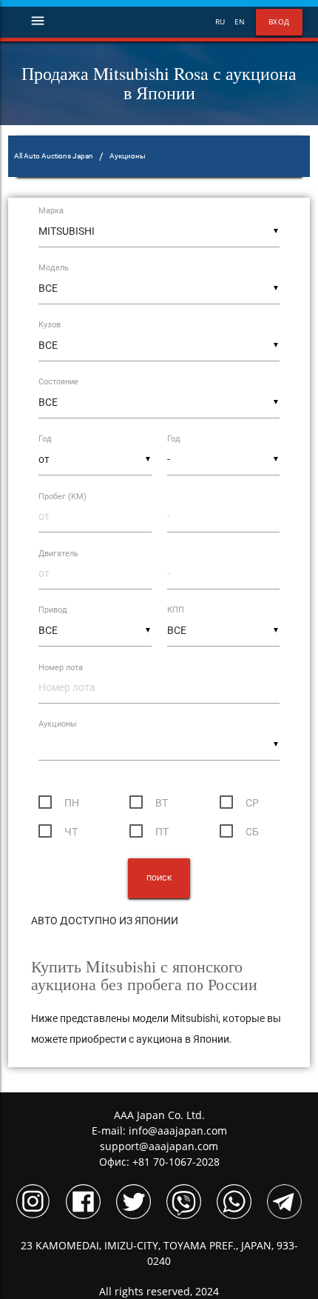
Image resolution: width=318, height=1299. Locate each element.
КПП (175, 610)
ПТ (162, 832)
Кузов (49, 325)
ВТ (161, 803)
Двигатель (58, 553)
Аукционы (57, 724)
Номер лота (60, 667)
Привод (52, 610)
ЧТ (71, 832)
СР (252, 803)
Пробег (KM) (62, 496)
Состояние (58, 382)
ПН (71, 803)
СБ (252, 832)
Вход (279, 22)
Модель (53, 268)
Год (45, 439)
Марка (51, 211)
